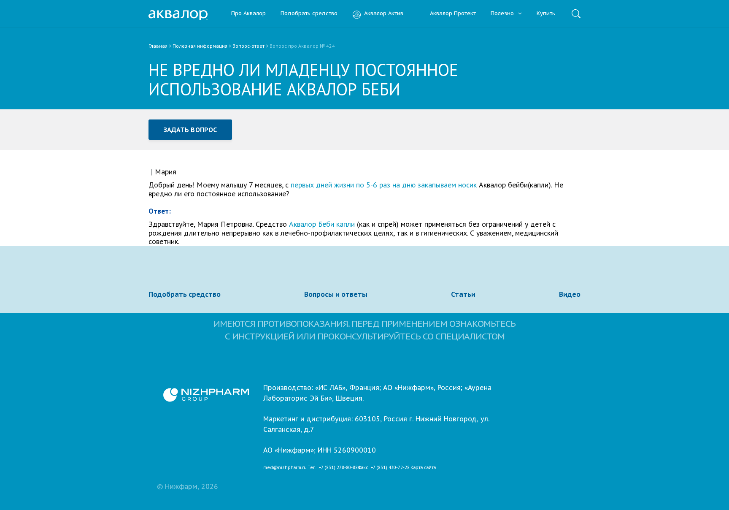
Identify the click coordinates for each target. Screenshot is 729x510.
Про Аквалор (248, 14)
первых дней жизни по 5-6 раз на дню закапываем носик (384, 185)
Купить (546, 14)
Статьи (463, 294)
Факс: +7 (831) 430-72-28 (384, 468)
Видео (569, 294)
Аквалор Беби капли (322, 224)
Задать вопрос (190, 129)
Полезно (503, 14)
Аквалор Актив (383, 14)
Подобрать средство (309, 14)
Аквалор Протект (453, 14)
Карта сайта (423, 468)
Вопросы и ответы (335, 294)
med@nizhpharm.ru (285, 468)
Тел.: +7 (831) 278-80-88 (333, 468)
